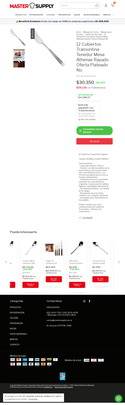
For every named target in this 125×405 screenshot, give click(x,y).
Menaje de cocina (90, 32)
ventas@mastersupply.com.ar (59, 320)
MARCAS (107, 15)
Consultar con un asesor (93, 131)
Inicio (78, 32)
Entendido (33, 399)
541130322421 (52, 307)
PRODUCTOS (21, 15)
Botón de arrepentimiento (64, 387)
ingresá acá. (48, 387)
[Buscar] (97, 5)
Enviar (113, 388)
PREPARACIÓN (64, 15)
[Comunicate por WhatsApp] (118, 398)
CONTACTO (15, 344)
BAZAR (77, 15)
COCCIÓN (50, 15)
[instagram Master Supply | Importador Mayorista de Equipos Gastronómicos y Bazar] (84, 301)
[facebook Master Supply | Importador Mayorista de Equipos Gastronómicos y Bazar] (89, 301)
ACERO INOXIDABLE (92, 15)
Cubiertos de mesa (93, 34)
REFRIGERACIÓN (36, 15)
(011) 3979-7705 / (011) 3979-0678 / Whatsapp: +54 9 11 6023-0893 (62, 314)
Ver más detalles (88, 119)
